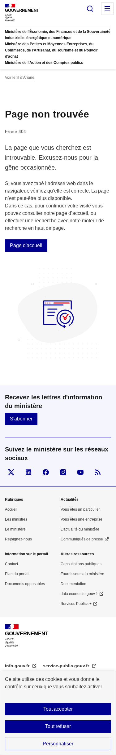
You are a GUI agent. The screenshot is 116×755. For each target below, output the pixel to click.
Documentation (73, 584)
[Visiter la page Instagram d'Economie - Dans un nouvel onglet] (63, 472)
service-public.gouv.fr (66, 665)
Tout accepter (58, 709)
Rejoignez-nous (18, 539)
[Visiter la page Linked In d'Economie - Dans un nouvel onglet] (28, 472)
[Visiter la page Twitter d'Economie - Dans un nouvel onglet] (11, 472)
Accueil (11, 509)
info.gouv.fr (18, 665)
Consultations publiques (81, 564)
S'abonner (21, 418)
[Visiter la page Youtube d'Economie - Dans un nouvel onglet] (80, 472)
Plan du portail (17, 574)
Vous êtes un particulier (80, 509)
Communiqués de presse (82, 539)
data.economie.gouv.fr (79, 594)
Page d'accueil (26, 245)
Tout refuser (58, 726)
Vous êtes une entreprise (81, 519)
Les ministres (16, 519)
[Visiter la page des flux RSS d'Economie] (98, 472)
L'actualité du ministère (80, 529)
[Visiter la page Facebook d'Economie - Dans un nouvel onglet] (46, 472)
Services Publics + (76, 604)
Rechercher (90, 8)
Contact (11, 564)
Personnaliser (58, 743)
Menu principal (107, 8)
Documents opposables (25, 584)
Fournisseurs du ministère (82, 574)
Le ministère (15, 529)
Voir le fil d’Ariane (19, 77)
